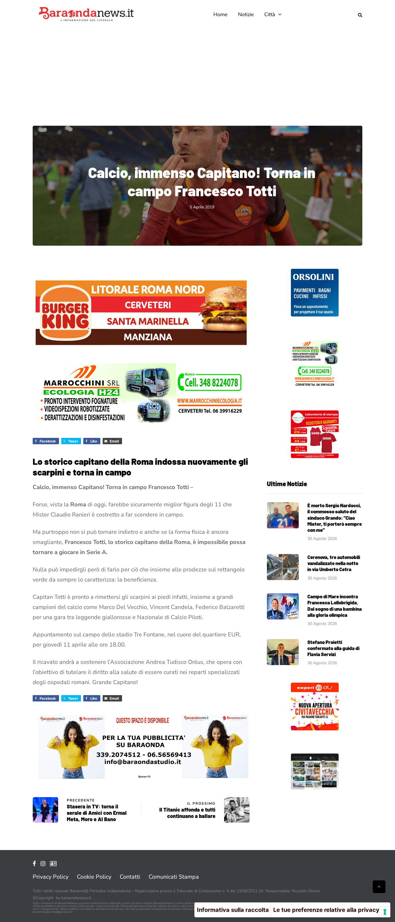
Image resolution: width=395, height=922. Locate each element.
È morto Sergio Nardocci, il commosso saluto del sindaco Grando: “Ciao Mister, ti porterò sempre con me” (334, 517)
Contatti (130, 877)
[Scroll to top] (379, 886)
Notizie (246, 14)
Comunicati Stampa (174, 877)
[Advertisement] (197, 72)
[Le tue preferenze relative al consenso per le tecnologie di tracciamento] (384, 911)
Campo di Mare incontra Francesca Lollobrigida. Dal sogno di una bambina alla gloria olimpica (334, 605)
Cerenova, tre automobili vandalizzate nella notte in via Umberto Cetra (333, 563)
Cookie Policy (94, 877)
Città (269, 14)
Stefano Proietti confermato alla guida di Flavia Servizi (333, 648)
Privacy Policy (51, 877)
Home (220, 14)
